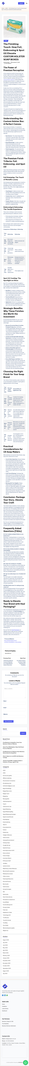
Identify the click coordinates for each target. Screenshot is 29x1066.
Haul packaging (10, 651)
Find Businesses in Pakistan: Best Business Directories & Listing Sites (13, 752)
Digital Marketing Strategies (9, 814)
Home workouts (6, 853)
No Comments (8, 63)
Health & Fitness (6, 848)
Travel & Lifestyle (7, 920)
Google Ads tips (6, 845)
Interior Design (6, 855)
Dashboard (4, 1010)
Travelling (5, 922)
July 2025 (5, 973)
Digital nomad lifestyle (8, 816)
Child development (7, 801)
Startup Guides (6, 907)
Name (5, 701)
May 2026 (5, 947)
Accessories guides (7, 775)
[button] (21, 3)
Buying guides (6, 798)
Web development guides (9, 928)
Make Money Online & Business (10, 868)
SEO (4, 891)
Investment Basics (7, 858)
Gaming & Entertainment (8, 840)
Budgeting (5, 796)
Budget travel (6, 793)
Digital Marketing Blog (8, 811)
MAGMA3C (20, 1062)
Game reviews (6, 837)
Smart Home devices (7, 897)
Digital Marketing (7, 809)
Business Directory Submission (9, 1025)
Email (5, 707)
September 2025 (7, 968)
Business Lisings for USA (7, 1021)
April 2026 (5, 950)
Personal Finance (7, 881)
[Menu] (26, 3)
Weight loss (5, 930)
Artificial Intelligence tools (9, 785)
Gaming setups (6, 842)
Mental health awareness (8, 871)
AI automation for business (9, 780)
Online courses (6, 876)
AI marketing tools (7, 783)
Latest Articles (5, 1008)
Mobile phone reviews (8, 873)
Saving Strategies (7, 889)
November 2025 (6, 963)
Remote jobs (6, 884)
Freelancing (5, 832)
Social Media (6, 902)
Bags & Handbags (7, 788)
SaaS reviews (6, 886)
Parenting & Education (8, 878)
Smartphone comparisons (9, 899)
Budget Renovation (7, 791)
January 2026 (6, 958)
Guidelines (4, 1006)
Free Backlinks (5, 1023)
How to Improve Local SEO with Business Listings (13, 757)
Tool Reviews (6, 917)
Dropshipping (6, 819)
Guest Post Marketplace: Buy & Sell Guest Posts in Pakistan (13, 747)
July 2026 (5, 942)
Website (5, 714)
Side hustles (5, 894)
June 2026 (5, 945)
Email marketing (6, 822)
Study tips (5, 909)
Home (3, 8)
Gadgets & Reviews (7, 835)
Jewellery (5, 863)
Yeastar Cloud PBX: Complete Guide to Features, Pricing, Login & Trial (12, 761)
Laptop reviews (6, 866)
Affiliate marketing (7, 778)
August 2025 (6, 971)
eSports (5, 824)
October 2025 (6, 965)
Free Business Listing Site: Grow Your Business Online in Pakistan (12, 743)
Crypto (4, 804)
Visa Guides (5, 925)
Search (5, 729)
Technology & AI (6, 915)
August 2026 (6, 940)
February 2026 (6, 955)
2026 (4, 773)
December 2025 (6, 960)
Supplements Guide (7, 912)
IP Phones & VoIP (7, 860)
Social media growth (7, 904)
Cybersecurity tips (7, 806)
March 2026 (5, 952)
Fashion (4, 829)
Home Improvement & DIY (8, 850)
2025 (6, 8)
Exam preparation (7, 827)
